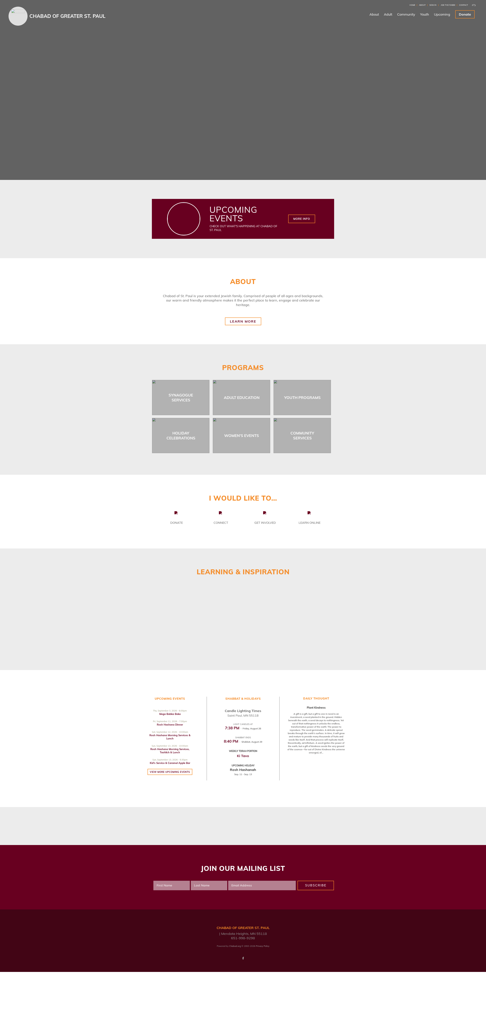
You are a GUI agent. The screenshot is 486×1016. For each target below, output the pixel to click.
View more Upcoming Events (170, 772)
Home (412, 5)
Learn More (243, 321)
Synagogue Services (181, 397)
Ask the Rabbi (448, 5)
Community (406, 14)
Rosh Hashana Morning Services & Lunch (169, 737)
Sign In (432, 5)
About (422, 5)
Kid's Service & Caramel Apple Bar (170, 762)
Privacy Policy (262, 946)
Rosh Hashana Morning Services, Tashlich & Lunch (169, 751)
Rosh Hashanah (243, 770)
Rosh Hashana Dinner (170, 724)
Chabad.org (235, 946)
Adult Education (242, 397)
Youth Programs (302, 397)
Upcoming (442, 14)
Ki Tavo (243, 756)
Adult (388, 14)
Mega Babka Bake (170, 713)
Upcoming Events (233, 213)
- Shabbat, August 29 (243, 741)
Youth (424, 14)
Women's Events (241, 435)
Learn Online (309, 523)
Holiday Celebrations (180, 435)
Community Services (302, 435)
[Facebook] (243, 958)
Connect (221, 523)
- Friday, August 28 (243, 728)
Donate (465, 14)
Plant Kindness (316, 707)
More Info (301, 219)
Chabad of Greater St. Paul (67, 16)
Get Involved (265, 523)
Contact (463, 5)
